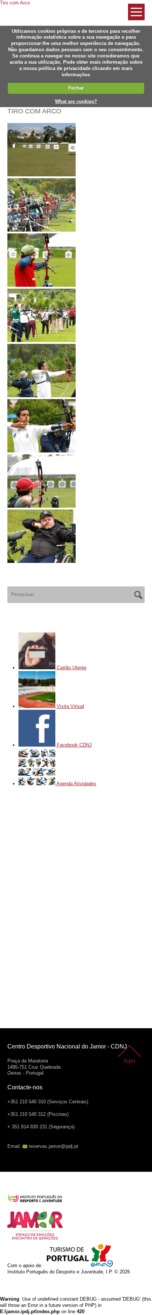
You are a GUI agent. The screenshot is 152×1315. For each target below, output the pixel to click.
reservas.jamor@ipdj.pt (53, 1146)
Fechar (76, 88)
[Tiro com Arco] (76, 150)
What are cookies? (76, 101)
